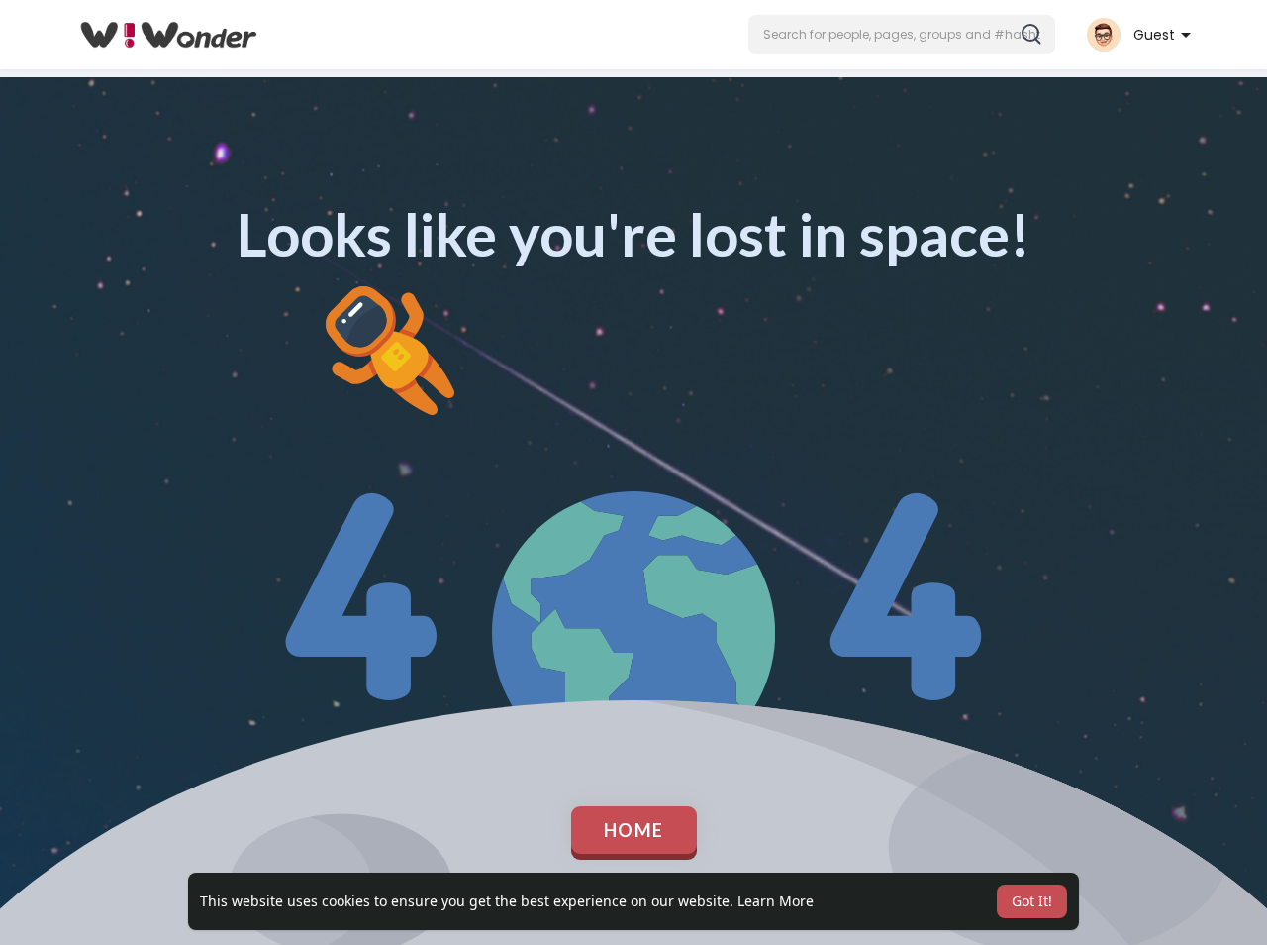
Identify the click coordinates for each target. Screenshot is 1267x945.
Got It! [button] (1032, 901)
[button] (901, 34)
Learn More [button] (775, 901)
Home (634, 830)
